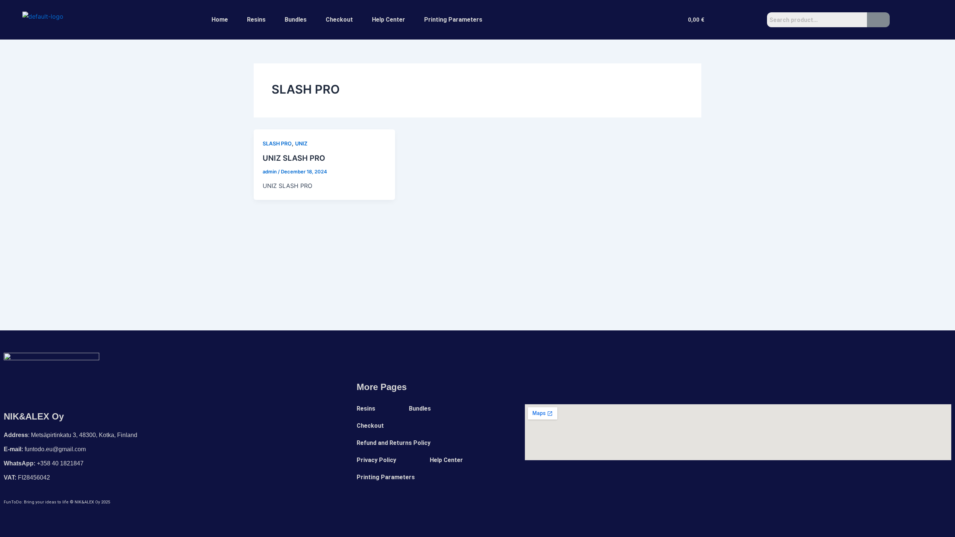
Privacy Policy (376, 460)
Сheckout (339, 19)
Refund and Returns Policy (393, 442)
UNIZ (301, 143)
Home (220, 19)
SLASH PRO (277, 143)
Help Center (388, 19)
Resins (256, 19)
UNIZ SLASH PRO (294, 158)
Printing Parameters (453, 19)
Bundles (296, 19)
